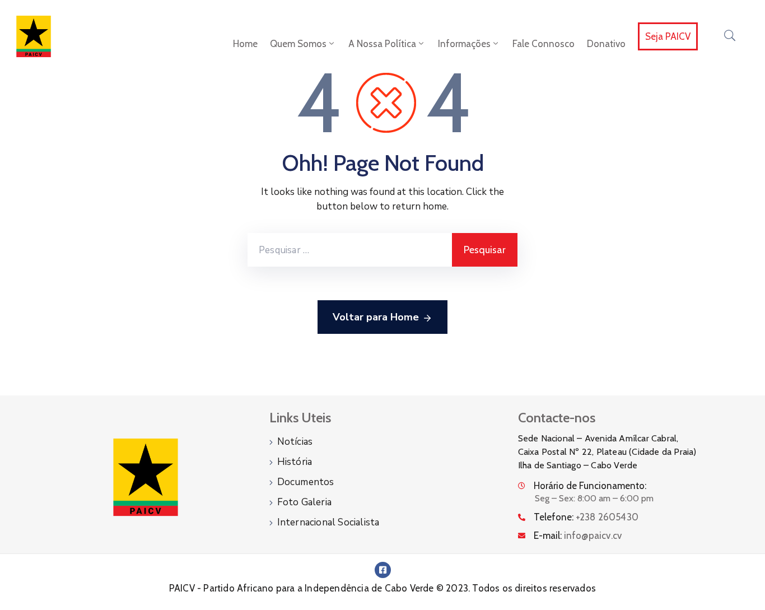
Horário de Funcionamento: (590, 485)
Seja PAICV (668, 36)
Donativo (606, 43)
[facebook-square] (383, 570)
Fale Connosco (543, 43)
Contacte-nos (556, 417)
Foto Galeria (304, 502)
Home (245, 43)
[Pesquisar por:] (350, 250)
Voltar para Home (376, 317)
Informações (464, 43)
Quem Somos (298, 43)
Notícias (295, 441)
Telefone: (586, 517)
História (294, 461)
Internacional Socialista (328, 522)
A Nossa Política (382, 43)
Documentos (305, 482)
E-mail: (578, 535)
